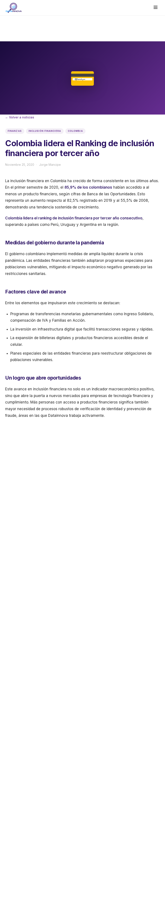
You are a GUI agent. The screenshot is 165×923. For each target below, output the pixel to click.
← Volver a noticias (19, 117)
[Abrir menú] (155, 7)
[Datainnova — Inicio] (13, 7)
